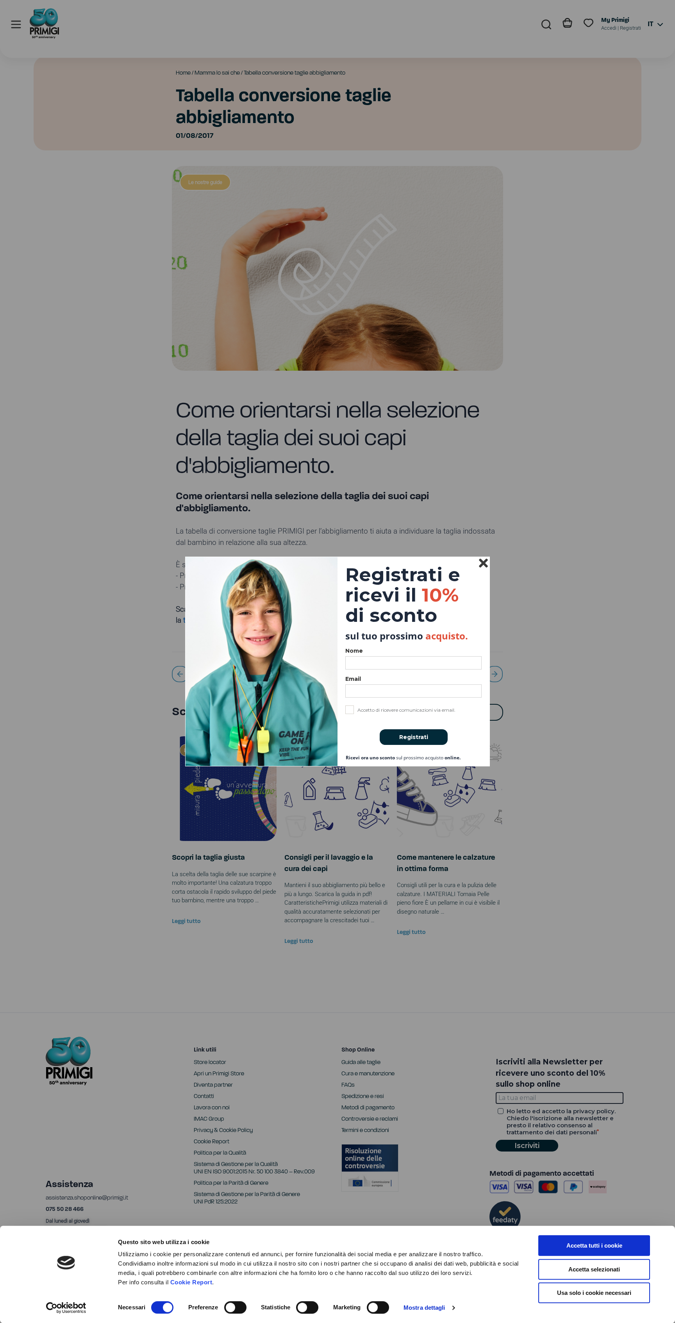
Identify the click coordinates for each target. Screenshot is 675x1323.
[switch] (235, 1307)
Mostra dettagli (424, 1307)
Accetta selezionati (594, 1269)
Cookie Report (191, 1282)
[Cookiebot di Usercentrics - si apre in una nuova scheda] (66, 1308)
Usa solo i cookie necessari (594, 1292)
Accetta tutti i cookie (594, 1245)
